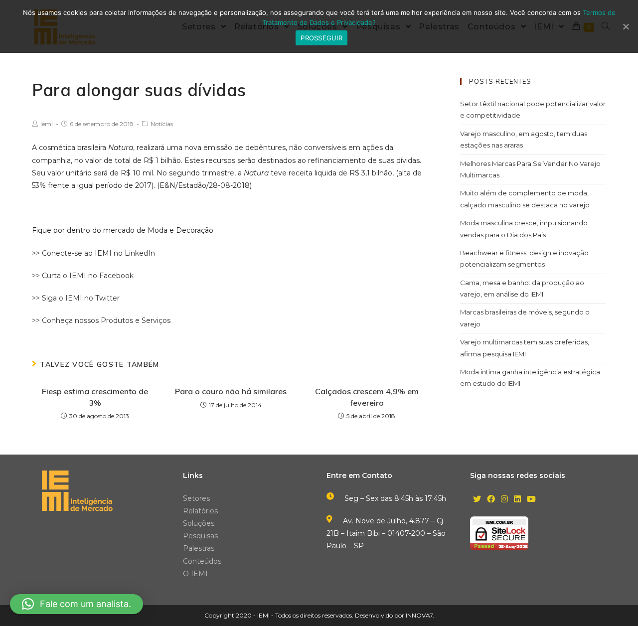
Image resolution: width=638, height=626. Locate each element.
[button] (76, 604)
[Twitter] (477, 499)
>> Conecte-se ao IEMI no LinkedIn (93, 253)
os (166, 320)
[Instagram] (504, 499)
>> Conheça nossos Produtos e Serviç (97, 320)
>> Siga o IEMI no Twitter (76, 298)
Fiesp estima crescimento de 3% (95, 396)
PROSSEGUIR (321, 38)
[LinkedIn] (517, 499)
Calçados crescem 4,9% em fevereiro (367, 396)
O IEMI (195, 573)
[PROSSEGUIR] (626, 26)
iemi (46, 124)
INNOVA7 (419, 615)
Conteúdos (202, 561)
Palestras (198, 548)
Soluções (198, 523)
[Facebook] (491, 499)
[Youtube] (531, 499)
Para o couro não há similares (231, 391)
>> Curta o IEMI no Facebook (83, 275)
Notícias (162, 124)
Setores (196, 498)
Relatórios (200, 510)
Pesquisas (200, 535)
